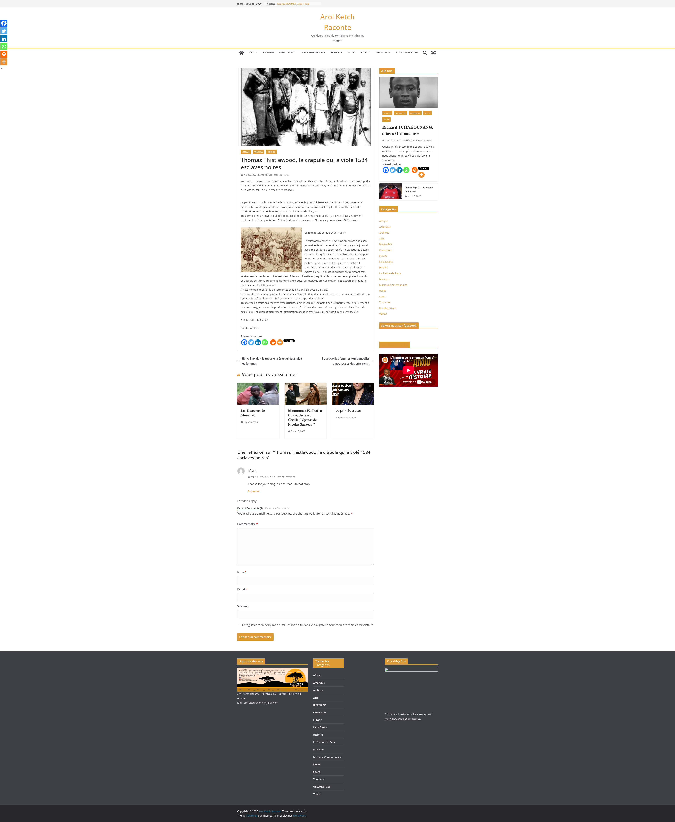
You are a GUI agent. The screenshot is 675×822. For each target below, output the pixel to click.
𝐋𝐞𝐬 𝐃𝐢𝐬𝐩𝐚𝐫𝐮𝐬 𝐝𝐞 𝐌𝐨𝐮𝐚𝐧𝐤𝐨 (253, 412)
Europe (383, 256)
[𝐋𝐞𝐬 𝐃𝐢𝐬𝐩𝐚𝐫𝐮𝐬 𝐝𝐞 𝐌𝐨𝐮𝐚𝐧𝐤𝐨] (258, 385)
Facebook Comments (277, 508)
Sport (351, 52)
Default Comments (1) (250, 508)
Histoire (268, 52)
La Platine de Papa (312, 52)
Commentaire (247, 524)
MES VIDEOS (382, 52)
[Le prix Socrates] (353, 385)
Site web (243, 606)
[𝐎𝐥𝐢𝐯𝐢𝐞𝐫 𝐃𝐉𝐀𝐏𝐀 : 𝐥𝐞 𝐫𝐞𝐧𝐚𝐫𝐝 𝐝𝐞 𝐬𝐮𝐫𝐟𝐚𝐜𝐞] (390, 191)
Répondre (254, 491)
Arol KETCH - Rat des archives (275, 174)
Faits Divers (287, 52)
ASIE (381, 238)
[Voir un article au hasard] (433, 53)
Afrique (245, 152)
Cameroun (415, 113)
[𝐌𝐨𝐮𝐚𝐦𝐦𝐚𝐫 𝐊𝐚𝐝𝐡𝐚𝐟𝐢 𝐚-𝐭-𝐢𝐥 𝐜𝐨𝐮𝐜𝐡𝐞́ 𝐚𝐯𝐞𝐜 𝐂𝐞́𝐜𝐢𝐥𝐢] (306, 385)
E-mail (242, 589)
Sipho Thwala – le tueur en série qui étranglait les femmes (272, 361)
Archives (384, 232)
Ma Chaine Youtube (394, 345)
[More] (280, 342)
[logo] (272, 670)
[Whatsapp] (265, 342)
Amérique (258, 152)
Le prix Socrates (348, 410)
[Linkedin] (258, 342)
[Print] (273, 342)
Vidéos (365, 52)
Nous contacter (407, 52)
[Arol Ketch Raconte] (241, 53)
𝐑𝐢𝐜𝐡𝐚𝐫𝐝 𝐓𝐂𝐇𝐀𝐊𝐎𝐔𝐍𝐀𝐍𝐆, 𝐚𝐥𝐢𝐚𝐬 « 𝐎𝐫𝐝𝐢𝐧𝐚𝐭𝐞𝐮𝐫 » (407, 130)
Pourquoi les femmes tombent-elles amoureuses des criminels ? (346, 361)
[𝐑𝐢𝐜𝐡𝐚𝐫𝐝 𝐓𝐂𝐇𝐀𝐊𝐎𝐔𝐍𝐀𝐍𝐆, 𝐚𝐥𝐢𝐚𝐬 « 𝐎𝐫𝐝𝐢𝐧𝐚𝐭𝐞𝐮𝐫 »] (408, 92)
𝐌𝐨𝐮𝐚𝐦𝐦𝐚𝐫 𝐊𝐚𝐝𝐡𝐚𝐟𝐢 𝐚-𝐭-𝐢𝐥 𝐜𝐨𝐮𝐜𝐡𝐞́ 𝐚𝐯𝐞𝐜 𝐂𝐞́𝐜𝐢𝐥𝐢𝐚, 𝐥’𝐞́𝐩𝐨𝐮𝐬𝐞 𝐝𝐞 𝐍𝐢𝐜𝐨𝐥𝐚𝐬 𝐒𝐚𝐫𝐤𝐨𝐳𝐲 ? (305, 417)
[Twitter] (251, 342)
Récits (253, 52)
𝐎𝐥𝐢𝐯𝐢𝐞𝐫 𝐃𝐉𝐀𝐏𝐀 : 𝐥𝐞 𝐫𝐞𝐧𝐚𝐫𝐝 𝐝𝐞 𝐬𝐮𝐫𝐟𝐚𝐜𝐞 (419, 189)
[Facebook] (244, 342)
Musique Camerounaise (393, 285)
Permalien (290, 476)
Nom (241, 572)
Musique (336, 52)
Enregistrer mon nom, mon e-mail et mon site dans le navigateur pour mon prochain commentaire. (308, 625)
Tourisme (384, 302)
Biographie (401, 113)
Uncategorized (387, 308)
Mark (252, 470)
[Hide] (1, 69)
